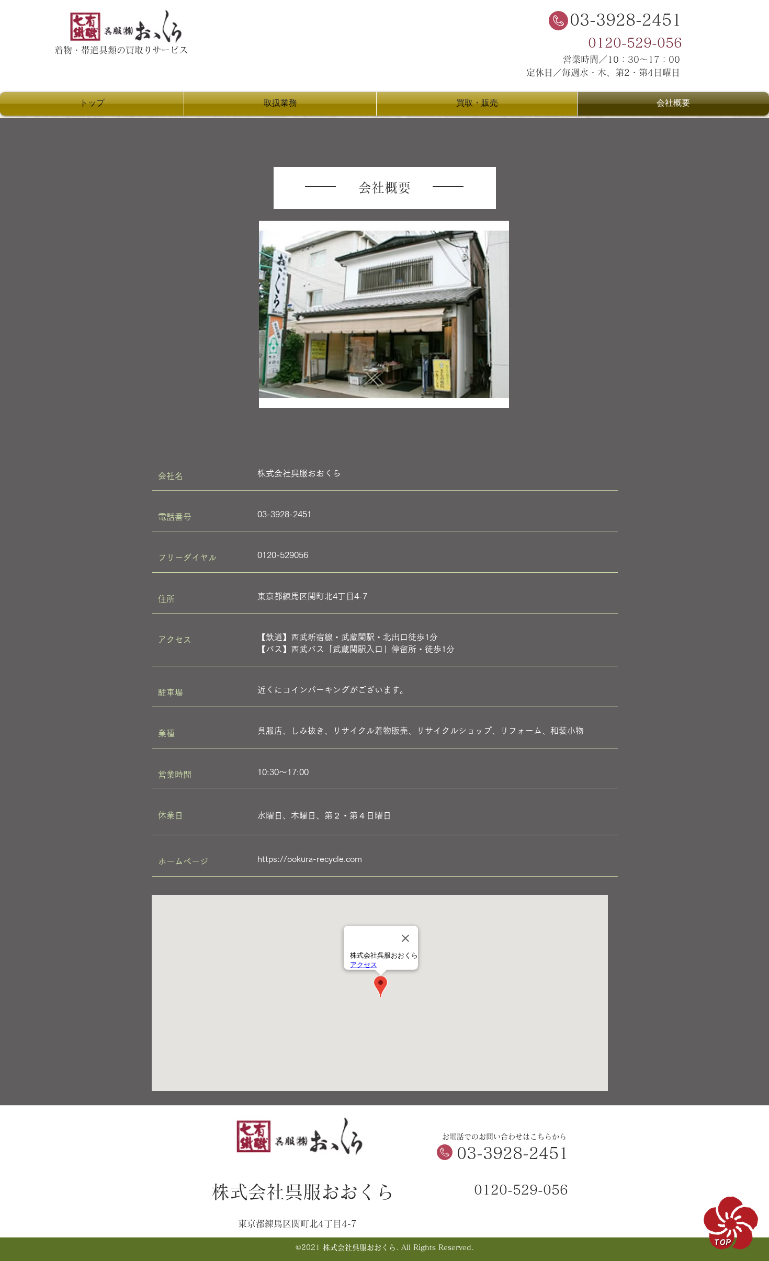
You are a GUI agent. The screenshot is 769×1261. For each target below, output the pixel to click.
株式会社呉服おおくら (302, 1192)
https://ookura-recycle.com (309, 859)
